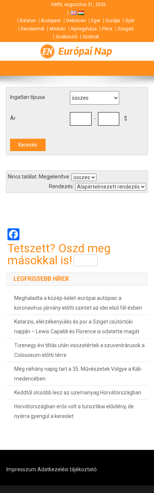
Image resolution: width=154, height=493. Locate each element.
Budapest (51, 20)
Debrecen (76, 20)
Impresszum (21, 469)
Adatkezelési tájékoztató (67, 469)
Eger (96, 20)
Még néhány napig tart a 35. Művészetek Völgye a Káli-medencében (78, 374)
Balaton (28, 20)
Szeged (125, 28)
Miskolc (58, 28)
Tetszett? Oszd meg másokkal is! (59, 254)
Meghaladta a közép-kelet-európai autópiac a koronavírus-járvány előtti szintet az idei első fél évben (78, 303)
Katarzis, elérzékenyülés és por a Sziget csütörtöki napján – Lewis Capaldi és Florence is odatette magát (76, 326)
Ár (13, 118)
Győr (130, 20)
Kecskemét (32, 28)
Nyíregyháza (84, 28)
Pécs (107, 28)
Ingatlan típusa (27, 97)
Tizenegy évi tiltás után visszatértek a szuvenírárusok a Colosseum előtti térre (79, 350)
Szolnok (91, 36)
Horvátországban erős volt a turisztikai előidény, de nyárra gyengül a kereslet (74, 411)
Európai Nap (85, 51)
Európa (113, 20)
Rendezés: (61, 186)
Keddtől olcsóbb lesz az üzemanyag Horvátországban (77, 393)
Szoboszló (66, 36)
